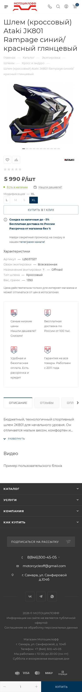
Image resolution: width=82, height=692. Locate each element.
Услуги (10, 500)
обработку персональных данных (53, 627)
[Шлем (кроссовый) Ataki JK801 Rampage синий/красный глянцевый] (41, 113)
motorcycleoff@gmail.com (44, 566)
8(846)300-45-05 (42, 557)
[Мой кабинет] (66, 7)
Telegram (41, 596)
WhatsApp (52, 596)
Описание (18, 403)
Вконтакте (30, 596)
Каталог (11, 489)
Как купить (14, 522)
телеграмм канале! (32, 242)
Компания (13, 511)
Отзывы (47, 403)
